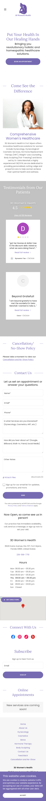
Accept (23, 795)
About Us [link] (23, 728)
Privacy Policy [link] (13, 506)
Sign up (23, 675)
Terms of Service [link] (27, 506)
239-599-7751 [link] (23, 554)
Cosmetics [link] (23, 736)
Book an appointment (23, 62)
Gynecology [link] (23, 732)
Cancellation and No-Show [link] (23, 759)
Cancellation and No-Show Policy (18, 359)
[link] (23, 9)
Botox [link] (23, 739)
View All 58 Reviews (23, 215)
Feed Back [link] (23, 755)
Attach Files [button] (10, 477)
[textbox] (23, 392)
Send (23, 495)
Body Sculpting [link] (23, 747)
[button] (6, 9)
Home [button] (23, 724)
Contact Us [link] (23, 751)
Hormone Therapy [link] (23, 743)
